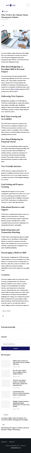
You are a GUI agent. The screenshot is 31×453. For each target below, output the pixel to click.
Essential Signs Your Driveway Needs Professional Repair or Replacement (21, 393)
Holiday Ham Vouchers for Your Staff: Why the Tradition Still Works (21, 362)
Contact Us (4, 441)
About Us (11, 441)
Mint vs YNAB (6, 311)
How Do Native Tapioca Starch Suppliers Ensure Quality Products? (20, 372)
